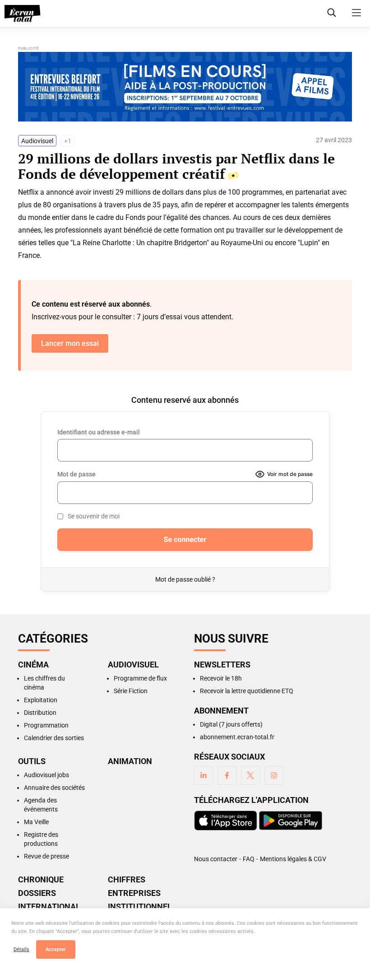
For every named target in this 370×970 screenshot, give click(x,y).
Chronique (41, 879)
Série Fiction (131, 691)
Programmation (46, 725)
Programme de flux (140, 678)
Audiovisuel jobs (46, 775)
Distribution (40, 712)
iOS (225, 820)
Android (290, 820)
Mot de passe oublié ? (185, 579)
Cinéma (33, 664)
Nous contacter (215, 859)
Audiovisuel (37, 141)
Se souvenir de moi (94, 516)
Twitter (250, 775)
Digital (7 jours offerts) (231, 724)
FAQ (248, 859)
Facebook (226, 775)
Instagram (273, 775)
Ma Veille (36, 821)
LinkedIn (203, 775)
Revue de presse (46, 856)
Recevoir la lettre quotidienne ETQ (246, 691)
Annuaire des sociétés (54, 787)
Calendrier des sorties (54, 737)
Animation (130, 761)
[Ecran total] (23, 13)
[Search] (331, 12)
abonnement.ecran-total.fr (237, 737)
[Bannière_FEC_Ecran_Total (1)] (185, 86)
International (49, 906)
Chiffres (126, 879)
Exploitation (40, 700)
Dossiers (37, 893)
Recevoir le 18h (221, 678)
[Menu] (356, 12)
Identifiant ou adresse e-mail (98, 432)
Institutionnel (140, 906)
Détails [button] (21, 949)
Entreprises (134, 893)
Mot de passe (76, 474)
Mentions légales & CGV (293, 859)
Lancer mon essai (70, 343)
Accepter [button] (56, 949)
